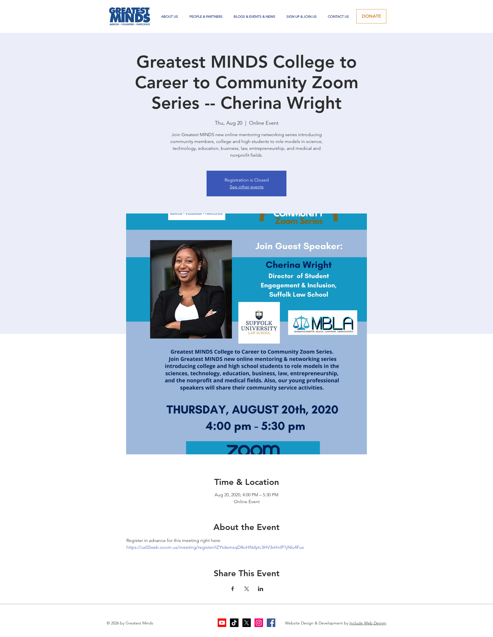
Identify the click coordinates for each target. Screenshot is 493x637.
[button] (206, 16)
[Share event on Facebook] (232, 588)
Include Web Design (367, 623)
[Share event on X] (246, 588)
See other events (247, 187)
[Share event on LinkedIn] (260, 588)
